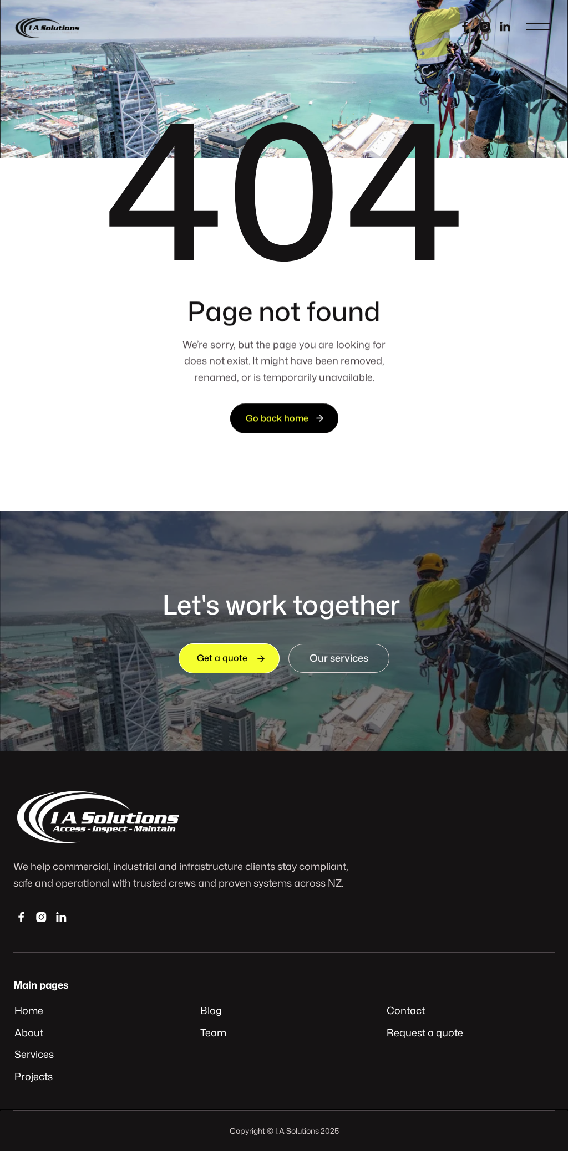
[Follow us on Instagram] (485, 26)
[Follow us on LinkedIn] (61, 916)
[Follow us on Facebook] (465, 26)
